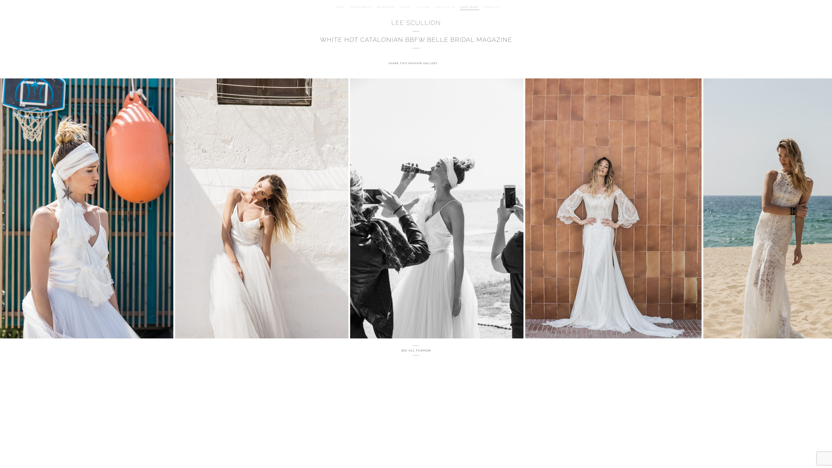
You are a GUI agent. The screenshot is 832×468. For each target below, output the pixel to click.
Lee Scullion (416, 22)
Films (405, 7)
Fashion (423, 7)
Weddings (386, 7)
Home (341, 7)
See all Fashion (416, 350)
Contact (490, 7)
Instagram (445, 7)
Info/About (361, 7)
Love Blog (468, 7)
